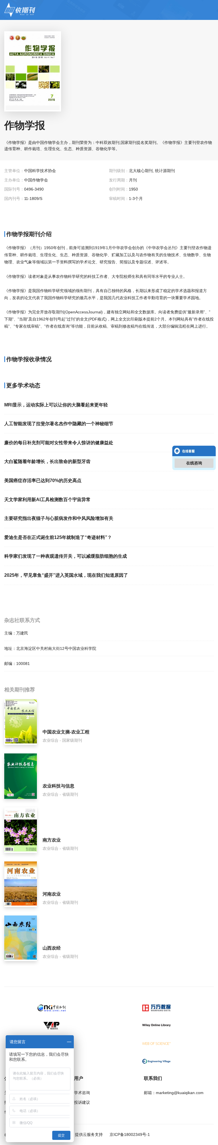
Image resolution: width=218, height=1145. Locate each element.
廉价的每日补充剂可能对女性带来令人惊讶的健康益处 (58, 442)
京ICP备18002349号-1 (129, 1134)
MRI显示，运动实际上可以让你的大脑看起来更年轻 (56, 404)
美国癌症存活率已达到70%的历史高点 (42, 480)
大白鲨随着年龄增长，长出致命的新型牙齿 (47, 461)
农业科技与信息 (58, 786)
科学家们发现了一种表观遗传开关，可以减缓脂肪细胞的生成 (65, 556)
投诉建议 (82, 1102)
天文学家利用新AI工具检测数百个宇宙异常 (47, 499)
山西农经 (52, 948)
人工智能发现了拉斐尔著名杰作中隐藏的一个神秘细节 (58, 423)
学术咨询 (82, 1092)
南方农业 (52, 840)
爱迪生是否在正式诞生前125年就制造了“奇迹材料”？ (58, 537)
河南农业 (52, 894)
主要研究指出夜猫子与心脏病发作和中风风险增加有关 (58, 518)
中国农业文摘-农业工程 (66, 731)
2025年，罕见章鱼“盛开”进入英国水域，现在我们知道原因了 (66, 575)
